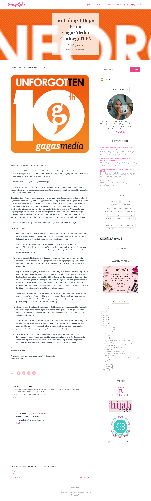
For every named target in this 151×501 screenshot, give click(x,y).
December (109, 328)
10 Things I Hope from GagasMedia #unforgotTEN (117, 341)
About (89, 5)
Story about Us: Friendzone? (114, 347)
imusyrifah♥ (17, 4)
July (106, 336)
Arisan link (113, 201)
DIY (123, 201)
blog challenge (114, 208)
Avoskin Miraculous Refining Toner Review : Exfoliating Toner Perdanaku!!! (116, 159)
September (109, 334)
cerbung (131, 212)
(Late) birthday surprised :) (114, 352)
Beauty (108, 5)
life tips (120, 218)
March (107, 364)
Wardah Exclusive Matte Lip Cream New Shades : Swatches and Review (118, 148)
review (119, 225)
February (108, 366)
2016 (105, 319)
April (107, 362)
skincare (130, 225)
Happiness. (108, 349)
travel (129, 229)
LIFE (130, 201)
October (108, 332)
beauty (127, 205)
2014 (105, 324)
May (106, 360)
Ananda (89, 492)
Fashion (98, 5)
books (120, 212)
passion (109, 225)
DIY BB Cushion (106, 180)
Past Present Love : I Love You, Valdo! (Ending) (121, 358)
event (119, 215)
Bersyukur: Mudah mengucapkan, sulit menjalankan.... (118, 344)
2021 (105, 309)
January (108, 368)
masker (121, 222)
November (109, 330)
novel (71, 45)
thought (78, 45)
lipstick (130, 218)
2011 (105, 372)
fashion (129, 215)
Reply (18, 423)
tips (121, 229)
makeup (110, 222)
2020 (105, 311)
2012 (105, 370)
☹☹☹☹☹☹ (109, 356)
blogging (109, 212)
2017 (105, 317)
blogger (129, 208)
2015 (105, 321)
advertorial (115, 205)
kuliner (109, 218)
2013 (105, 326)
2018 (105, 315)
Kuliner (118, 5)
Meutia (82, 492)
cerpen (110, 215)
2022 (105, 307)
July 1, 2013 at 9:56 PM (36, 413)
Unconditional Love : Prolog (114, 354)
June (107, 338)
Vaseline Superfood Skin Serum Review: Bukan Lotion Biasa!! (119, 170)
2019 (105, 313)
